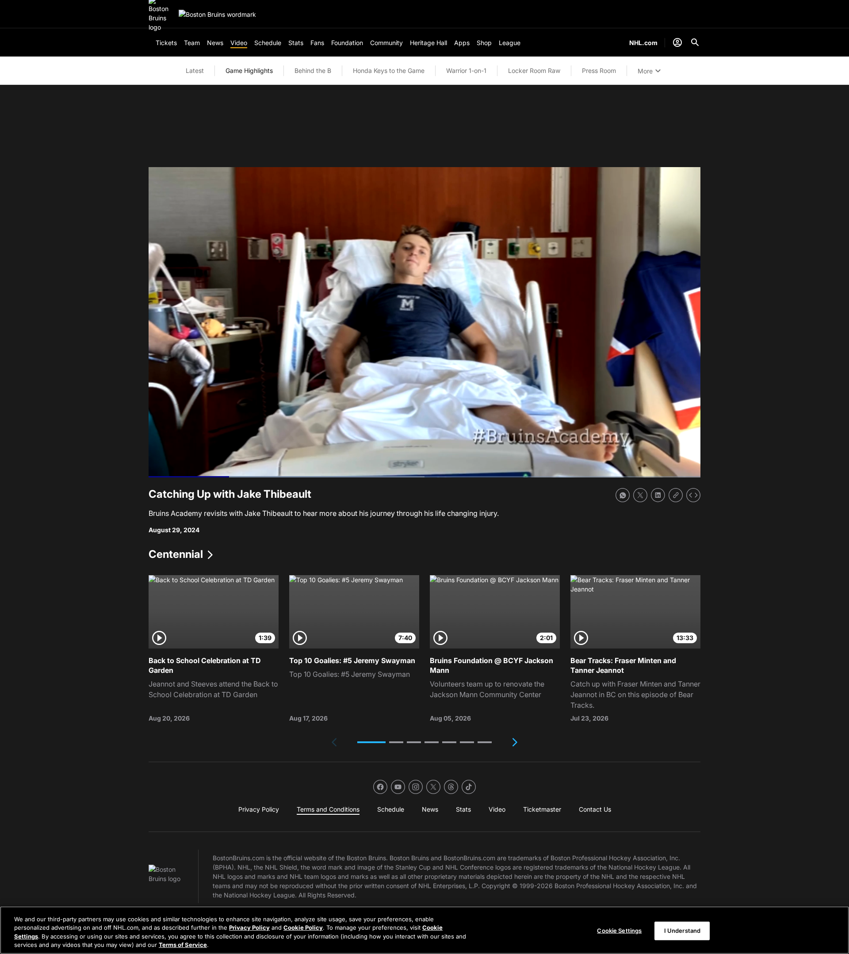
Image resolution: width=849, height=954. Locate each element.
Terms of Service (183, 944)
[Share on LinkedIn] (658, 495)
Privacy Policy (249, 927)
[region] (424, 930)
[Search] (695, 42)
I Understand (682, 930)
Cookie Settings (619, 930)
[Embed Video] (693, 495)
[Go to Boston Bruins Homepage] (217, 14)
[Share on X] (640, 495)
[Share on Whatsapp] (623, 495)
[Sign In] (677, 42)
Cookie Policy (303, 927)
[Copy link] (676, 495)
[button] (371, 742)
